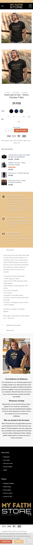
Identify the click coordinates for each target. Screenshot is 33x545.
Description (10, 250)
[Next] (8, 45)
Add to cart (21, 130)
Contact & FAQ (7, 496)
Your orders (6, 460)
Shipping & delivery (8, 483)
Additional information (13, 325)
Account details (7, 466)
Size (2, 119)
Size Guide (16, 127)
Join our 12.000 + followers (10, 515)
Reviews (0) (9, 330)
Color (2, 111)
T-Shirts (25, 92)
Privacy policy (7, 490)
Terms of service (7, 493)
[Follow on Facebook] (9, 1)
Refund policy (7, 486)
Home (7, 92)
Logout (5, 470)
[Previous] (3, 45)
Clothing (15, 92)
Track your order (8, 463)
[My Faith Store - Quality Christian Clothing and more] (16, 6)
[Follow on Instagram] (11, 1)
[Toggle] (2, 249)
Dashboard (6, 457)
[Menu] (2, 6)
